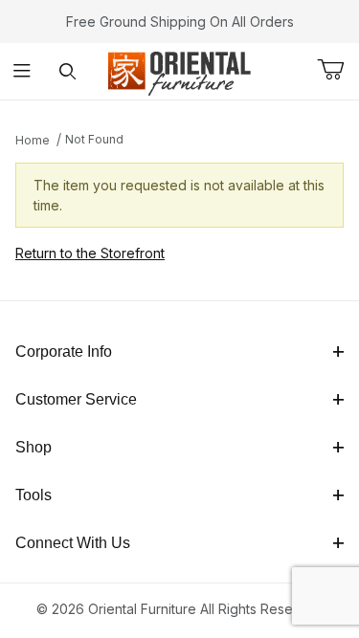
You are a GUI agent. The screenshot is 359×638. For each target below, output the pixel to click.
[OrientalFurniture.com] (179, 69)
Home (32, 140)
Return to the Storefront (90, 253)
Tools (33, 495)
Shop (33, 447)
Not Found (94, 139)
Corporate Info (63, 351)
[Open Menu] (22, 71)
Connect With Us (72, 543)
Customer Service (76, 399)
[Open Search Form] (67, 71)
